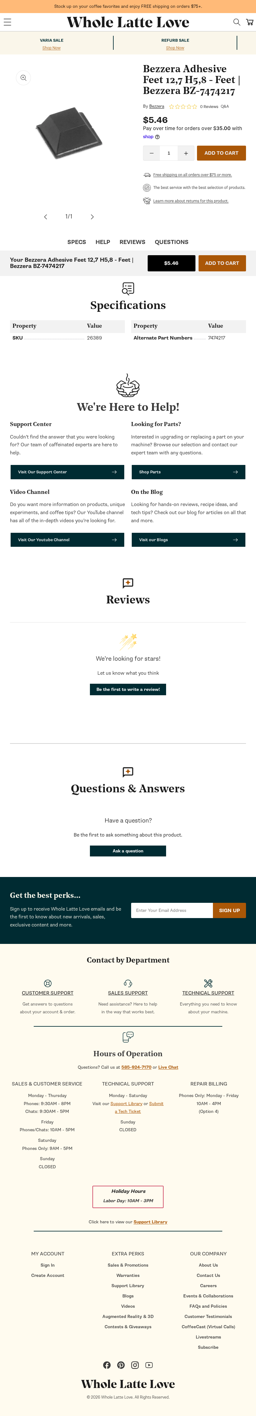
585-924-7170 (136, 1067)
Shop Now (51, 48)
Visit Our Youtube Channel (44, 539)
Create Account (47, 1275)
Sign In (48, 1265)
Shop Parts (150, 472)
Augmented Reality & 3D (128, 1316)
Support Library (126, 1103)
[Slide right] (92, 216)
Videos (128, 1306)
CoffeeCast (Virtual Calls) (208, 1326)
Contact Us (208, 1275)
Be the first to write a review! (128, 689)
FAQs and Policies (208, 1306)
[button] (7, 22)
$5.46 (171, 263)
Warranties (128, 1275)
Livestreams (208, 1337)
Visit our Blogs (153, 539)
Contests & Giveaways (128, 1326)
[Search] (237, 22)
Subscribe (208, 1347)
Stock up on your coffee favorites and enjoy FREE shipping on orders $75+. (128, 6)
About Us (208, 1265)
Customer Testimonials (208, 1316)
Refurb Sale (175, 40)
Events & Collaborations (208, 1296)
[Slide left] (45, 216)
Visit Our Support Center (42, 472)
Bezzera (156, 106)
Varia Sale (51, 40)
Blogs (128, 1296)
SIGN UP (229, 910)
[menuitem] (47, 1265)
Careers (208, 1285)
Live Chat (168, 1067)
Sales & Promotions (128, 1265)
